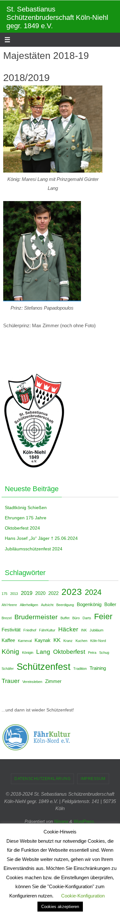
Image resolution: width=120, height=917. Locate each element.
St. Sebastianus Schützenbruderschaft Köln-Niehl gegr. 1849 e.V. (57, 17)
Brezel (7, 618)
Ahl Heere (9, 605)
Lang (43, 651)
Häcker (68, 629)
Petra (92, 652)
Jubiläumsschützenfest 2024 (33, 548)
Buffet (64, 618)
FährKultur (47, 630)
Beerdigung (65, 605)
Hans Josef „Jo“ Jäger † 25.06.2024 (41, 538)
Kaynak (43, 640)
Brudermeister (36, 617)
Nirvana (61, 821)
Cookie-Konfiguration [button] (83, 895)
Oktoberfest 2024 (22, 528)
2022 (53, 593)
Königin (27, 652)
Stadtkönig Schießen (26, 507)
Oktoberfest (69, 651)
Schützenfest (43, 666)
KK (56, 640)
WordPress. (84, 821)
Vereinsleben (32, 682)
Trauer (11, 680)
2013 (14, 594)
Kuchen (81, 641)
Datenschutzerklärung (42, 778)
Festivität (11, 629)
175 (4, 594)
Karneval (25, 641)
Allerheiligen (29, 605)
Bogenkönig (89, 604)
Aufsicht (47, 605)
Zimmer (53, 681)
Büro (76, 618)
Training (98, 668)
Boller (110, 604)
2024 (93, 592)
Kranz (68, 641)
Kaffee (8, 640)
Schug (104, 652)
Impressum (93, 778)
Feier (103, 616)
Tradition (80, 668)
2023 (71, 592)
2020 (40, 593)
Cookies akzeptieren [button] (60, 906)
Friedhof (29, 630)
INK (84, 630)
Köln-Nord (98, 641)
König (10, 651)
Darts (87, 618)
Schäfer (8, 668)
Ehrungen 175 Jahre (25, 517)
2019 (26, 593)
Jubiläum (96, 630)
